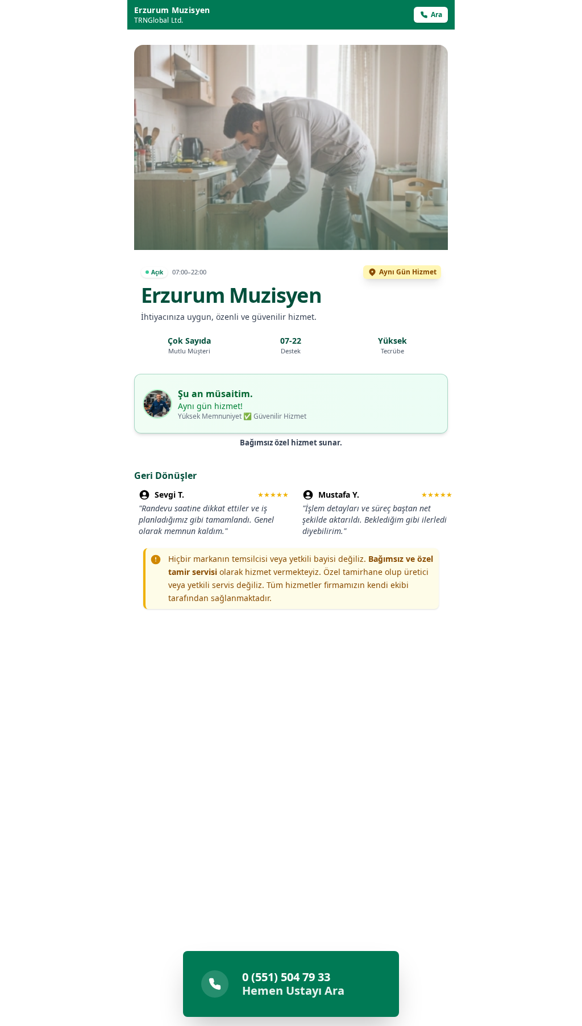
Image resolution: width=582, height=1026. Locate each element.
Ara (436, 14)
